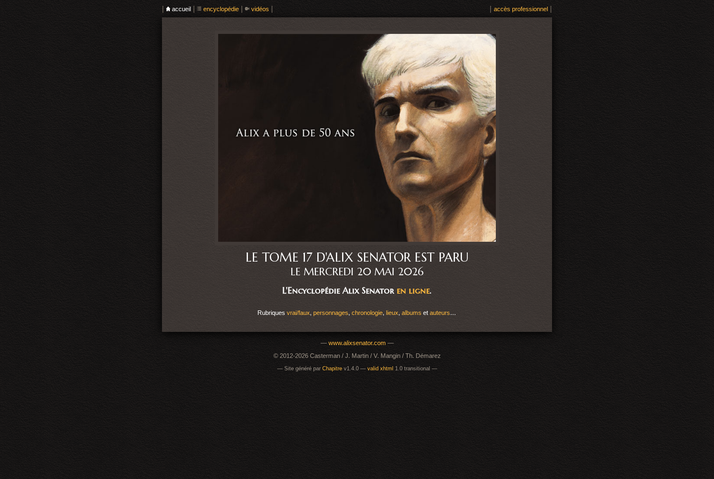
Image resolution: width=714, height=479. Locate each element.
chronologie (367, 312)
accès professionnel (521, 8)
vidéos (260, 8)
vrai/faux (298, 312)
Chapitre (332, 369)
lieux (392, 312)
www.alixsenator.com (357, 342)
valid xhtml (380, 369)
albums (411, 312)
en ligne (413, 290)
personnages (330, 312)
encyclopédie (221, 8)
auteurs (440, 312)
